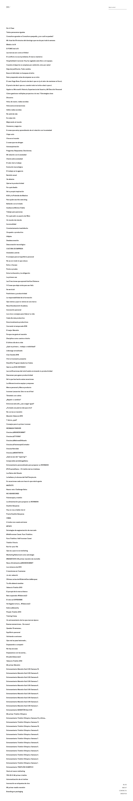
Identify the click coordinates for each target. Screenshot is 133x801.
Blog (125, 784)
